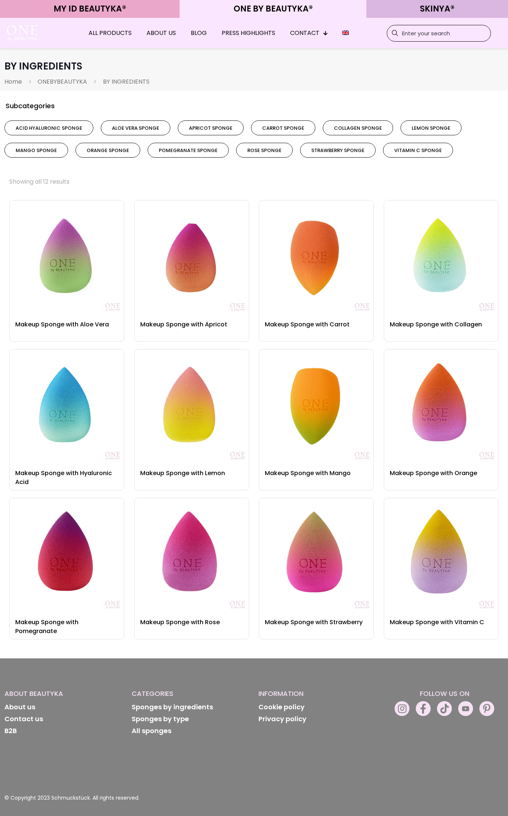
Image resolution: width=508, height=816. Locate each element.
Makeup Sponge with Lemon (182, 473)
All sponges (151, 730)
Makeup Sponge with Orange (433, 473)
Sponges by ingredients (172, 707)
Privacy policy (282, 718)
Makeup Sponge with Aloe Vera (62, 324)
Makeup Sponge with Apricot (183, 324)
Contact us (23, 718)
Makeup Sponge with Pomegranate (46, 626)
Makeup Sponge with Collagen (436, 324)
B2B (10, 730)
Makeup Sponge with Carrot (307, 324)
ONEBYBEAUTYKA (62, 81)
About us (19, 707)
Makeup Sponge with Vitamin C (437, 622)
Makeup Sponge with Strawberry (314, 622)
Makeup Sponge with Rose (180, 622)
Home (13, 81)
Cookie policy (281, 707)
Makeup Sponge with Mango (308, 473)
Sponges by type (160, 718)
